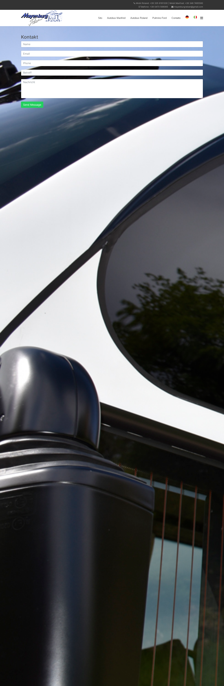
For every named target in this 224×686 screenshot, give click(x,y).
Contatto (176, 18)
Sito (100, 18)
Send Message (32, 104)
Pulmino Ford (159, 18)
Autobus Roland (138, 18)
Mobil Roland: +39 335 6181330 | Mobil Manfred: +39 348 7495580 (169, 3)
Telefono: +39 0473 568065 (154, 7)
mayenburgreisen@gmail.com (188, 7)
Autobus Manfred (116, 18)
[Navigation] (201, 18)
